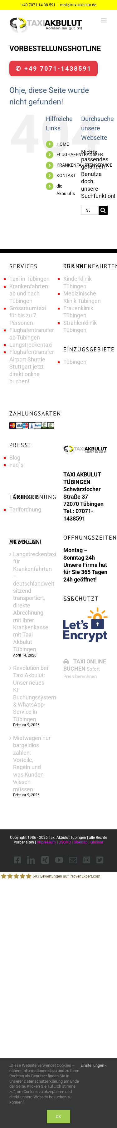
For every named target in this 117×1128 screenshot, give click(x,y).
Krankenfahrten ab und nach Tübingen (28, 293)
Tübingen (74, 362)
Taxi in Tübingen (29, 278)
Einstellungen (92, 1065)
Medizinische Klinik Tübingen (82, 297)
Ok (58, 1116)
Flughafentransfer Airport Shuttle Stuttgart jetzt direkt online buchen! (31, 367)
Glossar (96, 842)
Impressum (46, 842)
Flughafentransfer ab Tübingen (31, 333)
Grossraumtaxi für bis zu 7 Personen (27, 315)
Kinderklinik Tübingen (77, 282)
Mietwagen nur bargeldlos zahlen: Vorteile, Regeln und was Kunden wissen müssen (32, 764)
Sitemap (81, 842)
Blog (14, 457)
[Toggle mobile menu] (104, 20)
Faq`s (16, 464)
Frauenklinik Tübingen (78, 312)
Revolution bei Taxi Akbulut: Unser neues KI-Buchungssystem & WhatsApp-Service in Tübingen (32, 694)
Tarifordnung (25, 509)
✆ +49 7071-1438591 (53, 68)
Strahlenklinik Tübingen (80, 326)
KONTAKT (66, 175)
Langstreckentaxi (30, 344)
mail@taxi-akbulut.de (78, 5)
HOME (62, 144)
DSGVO (65, 842)
